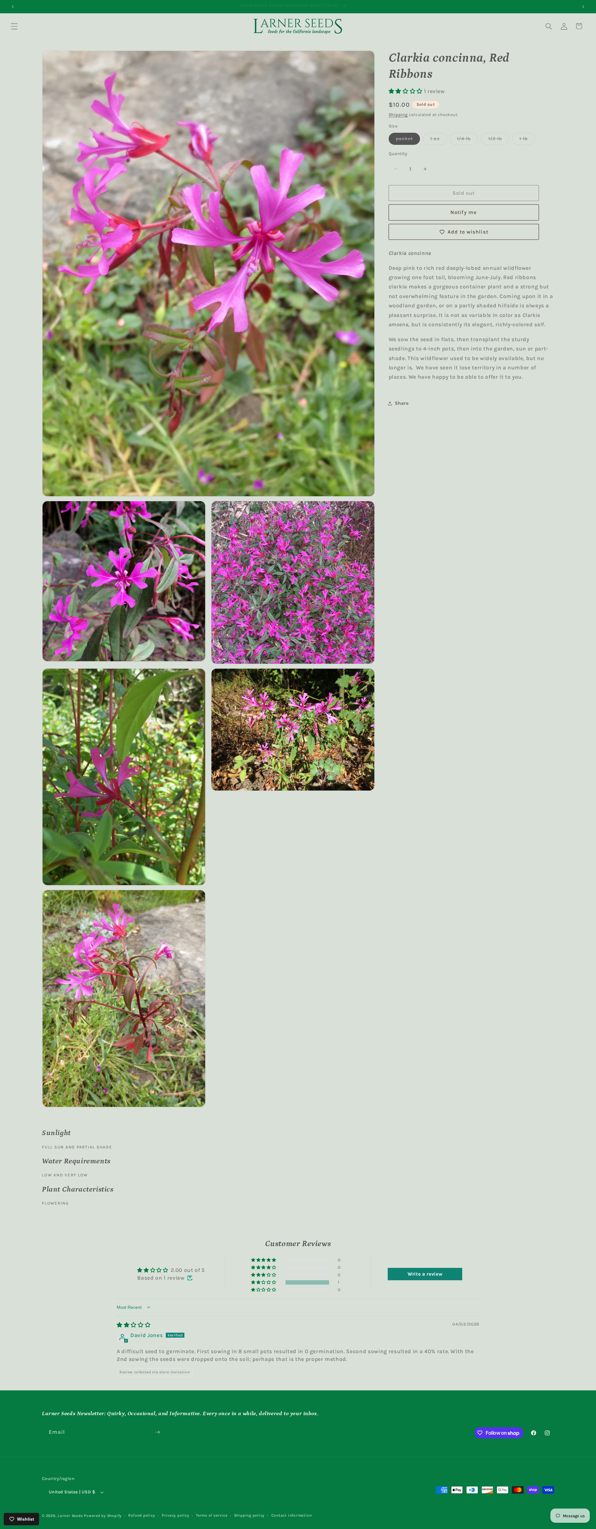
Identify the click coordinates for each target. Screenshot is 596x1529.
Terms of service (211, 1515)
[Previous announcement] (13, 6)
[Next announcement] (583, 6)
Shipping (398, 114)
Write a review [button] (425, 1274)
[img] (134, 1325)
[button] (14, 26)
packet (408, 140)
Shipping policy (249, 1515)
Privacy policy (175, 1515)
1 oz (438, 140)
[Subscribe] (157, 1432)
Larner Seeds (70, 1515)
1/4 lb (467, 140)
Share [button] (402, 403)
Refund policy (141, 1515)
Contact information (291, 1515)
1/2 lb (498, 140)
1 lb (527, 140)
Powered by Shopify (103, 1515)
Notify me (463, 213)
